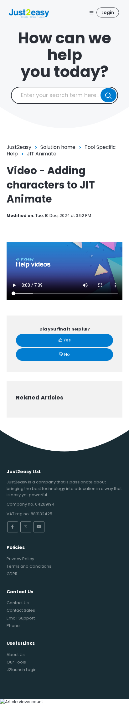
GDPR (12, 574)
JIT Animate (41, 153)
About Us (16, 655)
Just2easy (19, 147)
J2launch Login (22, 670)
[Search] (108, 95)
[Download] (53, 356)
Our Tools (16, 662)
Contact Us (18, 603)
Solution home (57, 147)
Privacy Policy (20, 559)
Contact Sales (21, 610)
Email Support (21, 618)
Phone (13, 626)
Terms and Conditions (29, 566)
